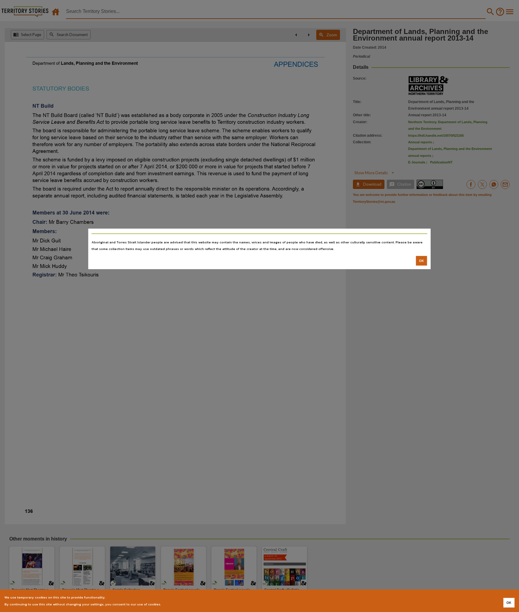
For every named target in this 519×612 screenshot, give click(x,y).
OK (421, 260)
